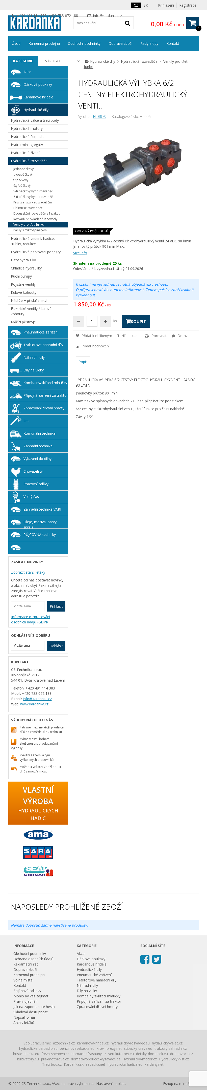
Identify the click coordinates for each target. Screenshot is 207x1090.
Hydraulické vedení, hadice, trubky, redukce (33, 241)
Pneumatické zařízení (40, 332)
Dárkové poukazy (37, 84)
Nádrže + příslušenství (29, 300)
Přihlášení (166, 5)
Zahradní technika (38, 446)
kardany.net (154, 1064)
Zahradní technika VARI (42, 509)
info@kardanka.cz (107, 15)
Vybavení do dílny (37, 458)
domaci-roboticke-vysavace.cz (95, 1059)
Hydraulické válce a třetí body (35, 120)
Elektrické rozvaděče (28, 208)
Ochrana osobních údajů (33, 958)
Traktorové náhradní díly (43, 344)
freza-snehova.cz (55, 1053)
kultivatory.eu (28, 1059)
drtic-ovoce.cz (181, 1053)
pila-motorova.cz (55, 1059)
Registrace (187, 5)
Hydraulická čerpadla (27, 136)
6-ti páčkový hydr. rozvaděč (33, 197)
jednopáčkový (23, 169)
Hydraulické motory (27, 128)
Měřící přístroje (23, 322)
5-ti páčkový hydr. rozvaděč (33, 191)
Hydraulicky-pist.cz (174, 1059)
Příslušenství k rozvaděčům (32, 202)
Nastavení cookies (111, 1083)
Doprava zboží (120, 43)
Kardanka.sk (74, 1064)
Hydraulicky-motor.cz (139, 1059)
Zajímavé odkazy (27, 990)
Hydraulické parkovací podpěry (36, 251)
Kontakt (172, 43)
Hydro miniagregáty (27, 144)
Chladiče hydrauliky (26, 268)
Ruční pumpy (21, 276)
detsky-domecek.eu (152, 1053)
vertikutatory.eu (121, 1053)
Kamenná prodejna (44, 43)
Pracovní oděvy (35, 483)
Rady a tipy (149, 43)
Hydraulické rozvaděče (139, 61)
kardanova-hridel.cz (93, 1043)
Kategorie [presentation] (23, 60)
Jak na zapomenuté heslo (34, 1006)
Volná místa (23, 980)
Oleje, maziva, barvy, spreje (40, 524)
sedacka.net (95, 1064)
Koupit (138, 321)
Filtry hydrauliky (23, 260)
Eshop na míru (175, 1083)
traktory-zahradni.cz (170, 1048)
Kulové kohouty (23, 292)
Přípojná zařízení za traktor (45, 395)
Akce (27, 71)
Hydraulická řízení (25, 152)
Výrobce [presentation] (53, 60)
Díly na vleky (33, 370)
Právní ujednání (25, 1001)
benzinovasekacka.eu (77, 1048)
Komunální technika (39, 433)
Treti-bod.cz (52, 1064)
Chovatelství (33, 471)
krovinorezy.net (109, 1048)
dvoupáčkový (23, 174)
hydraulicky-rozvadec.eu (130, 1043)
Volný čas (31, 496)
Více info (80, 252)
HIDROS (99, 116)
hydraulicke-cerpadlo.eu (38, 1048)
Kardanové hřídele (38, 97)
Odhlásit (56, 645)
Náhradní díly (34, 357)
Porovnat (158, 335)
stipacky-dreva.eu (138, 1048)
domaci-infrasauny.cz (88, 1053)
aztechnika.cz (64, 1043)
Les (26, 420)
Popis (83, 361)
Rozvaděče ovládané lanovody (35, 219)
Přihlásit (56, 606)
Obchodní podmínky (84, 43)
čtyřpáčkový (22, 185)
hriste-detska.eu (26, 1053)
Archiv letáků (23, 1022)
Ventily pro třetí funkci (28, 224)
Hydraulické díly (102, 61)
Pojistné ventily (23, 284)
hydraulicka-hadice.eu (125, 1064)
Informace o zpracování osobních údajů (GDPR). (30, 619)
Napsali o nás (24, 1017)
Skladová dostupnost (30, 1012)
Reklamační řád (26, 964)
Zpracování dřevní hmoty (43, 408)
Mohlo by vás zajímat (30, 996)
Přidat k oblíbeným (96, 335)
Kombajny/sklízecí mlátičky (45, 382)
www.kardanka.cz (34, 704)
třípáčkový (20, 180)
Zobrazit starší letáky (28, 572)
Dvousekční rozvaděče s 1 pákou (36, 213)
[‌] (144, 959)
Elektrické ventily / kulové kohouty (31, 311)
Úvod (16, 43)
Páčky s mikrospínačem (30, 230)
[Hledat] (127, 23)
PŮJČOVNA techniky (39, 534)
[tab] (23, 61)
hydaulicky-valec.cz (167, 1043)
